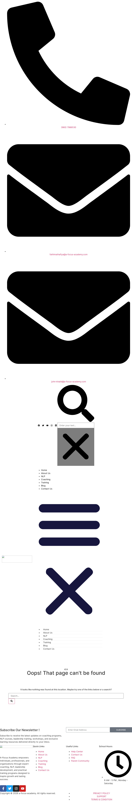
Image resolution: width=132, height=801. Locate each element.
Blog (43, 485)
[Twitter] (9, 788)
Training (45, 482)
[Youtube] (22, 788)
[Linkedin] (56, 425)
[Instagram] (52, 425)
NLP (43, 476)
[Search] (11, 701)
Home (44, 470)
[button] (75, 404)
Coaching (45, 479)
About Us (45, 473)
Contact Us (46, 488)
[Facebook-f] (3, 788)
